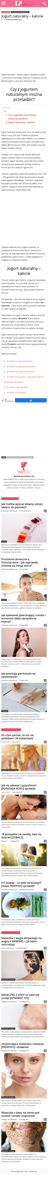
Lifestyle (4, 711)
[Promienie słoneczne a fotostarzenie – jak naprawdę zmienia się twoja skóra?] (24, 586)
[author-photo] (24, 467)
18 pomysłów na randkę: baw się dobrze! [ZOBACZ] (21, 836)
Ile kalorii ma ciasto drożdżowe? (20, 371)
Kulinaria (5, 916)
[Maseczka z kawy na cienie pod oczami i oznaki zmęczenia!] (24, 1137)
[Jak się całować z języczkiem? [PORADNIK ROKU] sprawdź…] (24, 807)
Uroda (4, 541)
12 (45, 890)
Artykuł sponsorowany (20, 12)
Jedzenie (11, 457)
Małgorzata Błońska (9, 1002)
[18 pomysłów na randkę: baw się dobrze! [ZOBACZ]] (24, 854)
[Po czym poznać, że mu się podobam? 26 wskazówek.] (24, 757)
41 (45, 742)
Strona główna (5, 9)
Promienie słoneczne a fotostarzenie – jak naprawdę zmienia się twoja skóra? (19, 562)
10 (45, 1119)
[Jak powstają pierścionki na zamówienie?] (24, 697)
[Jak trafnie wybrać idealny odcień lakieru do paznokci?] (24, 528)
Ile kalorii (21, 9)
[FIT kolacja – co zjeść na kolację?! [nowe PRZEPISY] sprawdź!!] (24, 904)
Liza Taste (5, 792)
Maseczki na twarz (8, 979)
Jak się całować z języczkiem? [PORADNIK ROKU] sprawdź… (19, 787)
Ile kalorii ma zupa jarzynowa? (20, 361)
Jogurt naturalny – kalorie (21, 122)
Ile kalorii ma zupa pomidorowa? (21, 366)
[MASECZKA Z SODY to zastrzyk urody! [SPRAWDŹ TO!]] (24, 1017)
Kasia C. (4, 841)
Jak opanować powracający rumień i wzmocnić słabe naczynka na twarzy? (23, 618)
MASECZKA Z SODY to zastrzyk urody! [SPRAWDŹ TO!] (20, 996)
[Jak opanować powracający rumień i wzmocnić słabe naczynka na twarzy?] (24, 642)
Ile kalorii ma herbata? (16, 392)
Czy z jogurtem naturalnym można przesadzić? (22, 116)
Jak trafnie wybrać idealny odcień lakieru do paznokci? (22, 505)
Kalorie (18, 457)
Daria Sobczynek (7, 948)
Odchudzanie (28, 457)
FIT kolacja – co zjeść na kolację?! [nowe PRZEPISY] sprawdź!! (21, 884)
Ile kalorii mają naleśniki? (17, 387)
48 (45, 948)
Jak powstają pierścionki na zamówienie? (18, 675)
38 (45, 1002)
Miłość (4, 819)
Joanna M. (5, 742)
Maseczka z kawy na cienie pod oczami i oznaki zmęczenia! (20, 1114)
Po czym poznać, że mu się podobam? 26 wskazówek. (17, 736)
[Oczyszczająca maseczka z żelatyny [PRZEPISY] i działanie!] (24, 1075)
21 (45, 841)
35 (45, 792)
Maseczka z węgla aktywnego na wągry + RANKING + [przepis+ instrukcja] (21, 941)
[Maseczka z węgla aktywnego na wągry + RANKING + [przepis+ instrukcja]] (24, 965)
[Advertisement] (24, 46)
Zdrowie (14, 9)
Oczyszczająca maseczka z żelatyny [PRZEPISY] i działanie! (22, 1045)
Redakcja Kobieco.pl (14, 19)
